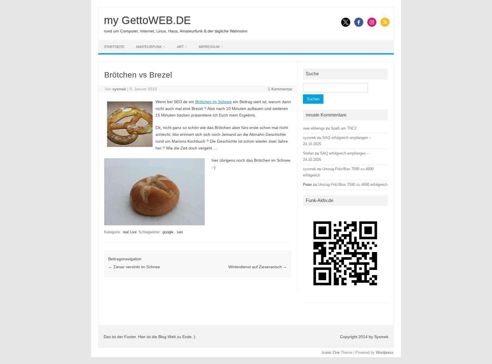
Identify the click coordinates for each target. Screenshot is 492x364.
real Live (130, 232)
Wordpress (384, 352)
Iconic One (331, 352)
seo (180, 232)
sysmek (119, 89)
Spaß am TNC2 (343, 128)
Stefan (308, 153)
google (168, 232)
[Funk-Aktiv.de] (345, 298)
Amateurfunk (149, 47)
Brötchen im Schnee (213, 101)
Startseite (114, 47)
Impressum (209, 47)
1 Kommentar (280, 89)
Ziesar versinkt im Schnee (134, 267)
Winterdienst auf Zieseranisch (257, 267)
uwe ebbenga (314, 128)
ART (180, 47)
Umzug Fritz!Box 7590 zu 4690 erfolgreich (353, 184)
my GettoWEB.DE (147, 20)
